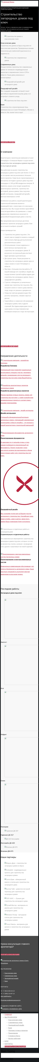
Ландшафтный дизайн (11, 978)
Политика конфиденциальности (10, 1000)
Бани (6, 981)
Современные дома (11, 976)
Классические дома (11, 973)
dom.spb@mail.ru (6, 996)
